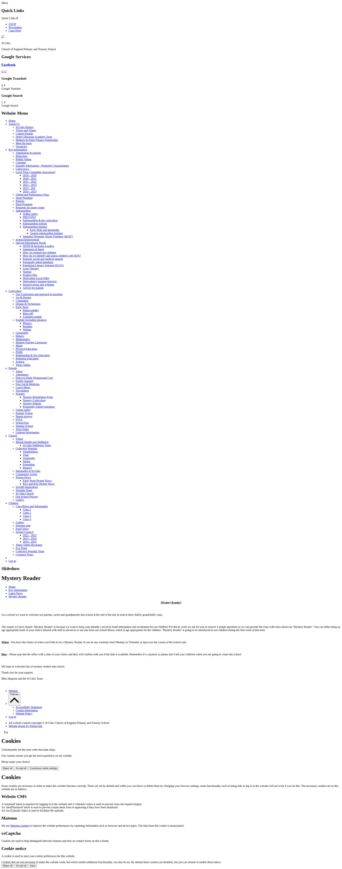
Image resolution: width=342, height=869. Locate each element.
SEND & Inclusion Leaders (38, 246)
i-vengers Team (24, 554)
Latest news (22, 168)
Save (32, 865)
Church (13, 435)
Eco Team (21, 548)
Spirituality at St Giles (28, 471)
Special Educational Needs (31, 242)
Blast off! (28, 313)
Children (13, 503)
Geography (22, 332)
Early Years (22, 307)
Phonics (27, 323)
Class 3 (27, 516)
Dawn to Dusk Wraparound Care (34, 377)
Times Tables (23, 364)
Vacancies (21, 146)
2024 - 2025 (30, 191)
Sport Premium (24, 197)
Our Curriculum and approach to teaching (39, 294)
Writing (27, 329)
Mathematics (23, 339)
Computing (22, 300)
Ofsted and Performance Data (32, 194)
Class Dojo (15, 30)
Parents (13, 368)
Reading (27, 326)
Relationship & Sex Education (33, 355)
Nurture (27, 271)
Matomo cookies (19, 825)
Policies (20, 201)
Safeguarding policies (35, 223)
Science (20, 361)
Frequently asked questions (38, 262)
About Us (14, 123)
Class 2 (27, 512)
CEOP (12, 24)
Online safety (30, 213)
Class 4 (27, 519)
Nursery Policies (32, 403)
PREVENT (29, 217)
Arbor (19, 371)
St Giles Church (25, 493)
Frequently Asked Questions (39, 406)
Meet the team (24, 143)
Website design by (25, 726)
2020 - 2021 (30, 178)
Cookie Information (27, 710)
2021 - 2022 (30, 181)
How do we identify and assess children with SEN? (52, 255)
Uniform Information (27, 432)
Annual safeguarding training (46, 233)
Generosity (29, 458)
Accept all (21, 768)
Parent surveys (24, 416)
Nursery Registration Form (38, 397)
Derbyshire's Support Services (40, 281)
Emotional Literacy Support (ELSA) (43, 265)
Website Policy (24, 713)
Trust (25, 454)
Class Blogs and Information (32, 506)
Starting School (24, 426)
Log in (12, 560)
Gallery (20, 499)
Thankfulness (30, 451)
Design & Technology (28, 303)
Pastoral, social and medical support (43, 258)
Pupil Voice (22, 528)
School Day (22, 422)
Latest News (16, 593)
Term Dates (22, 429)
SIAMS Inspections (27, 487)
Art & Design (23, 297)
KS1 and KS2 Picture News (39, 483)
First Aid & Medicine (28, 384)
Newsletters (15, 27)
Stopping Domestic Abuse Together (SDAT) (48, 236)
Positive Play (30, 275)
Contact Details (24, 133)
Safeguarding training (35, 226)
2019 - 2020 (30, 175)
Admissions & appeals (28, 152)
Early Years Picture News (37, 480)
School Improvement (27, 239)
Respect (27, 467)
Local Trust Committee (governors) (35, 172)
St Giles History (25, 127)
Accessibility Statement (29, 707)
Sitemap (13, 690)
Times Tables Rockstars (29, 544)
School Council (24, 532)
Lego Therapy (31, 268)
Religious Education (27, 358)
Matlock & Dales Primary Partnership (37, 140)
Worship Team (24, 490)
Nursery (20, 393)
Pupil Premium (24, 204)
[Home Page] (2, 37)
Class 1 (27, 509)
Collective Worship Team (30, 551)
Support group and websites (38, 284)
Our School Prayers (27, 496)
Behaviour (21, 156)
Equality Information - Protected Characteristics (42, 165)
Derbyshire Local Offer (36, 278)
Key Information (18, 149)
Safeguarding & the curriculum (40, 220)
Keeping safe (23, 525)
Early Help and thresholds (44, 230)
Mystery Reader (18, 596)
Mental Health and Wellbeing (32, 442)
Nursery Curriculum (34, 400)
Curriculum (15, 291)
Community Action (26, 474)
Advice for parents (33, 287)
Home (12, 120)
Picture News (23, 477)
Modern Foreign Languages (31, 342)
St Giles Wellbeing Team (37, 445)
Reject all (7, 768)
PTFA (19, 419)
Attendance (22, 374)
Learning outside (32, 316)
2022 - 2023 (30, 185)
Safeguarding (23, 210)
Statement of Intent (33, 249)
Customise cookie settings (43, 768)
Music (19, 345)
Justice (26, 461)
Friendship (29, 464)
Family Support (24, 381)
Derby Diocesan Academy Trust (34, 136)
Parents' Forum (24, 413)
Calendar (21, 162)
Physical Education (26, 348)
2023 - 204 (29, 188)
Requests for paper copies (30, 207)
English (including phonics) (31, 320)
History (20, 336)
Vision (19, 438)
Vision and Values (26, 130)
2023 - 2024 (30, 538)
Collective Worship (26, 448)
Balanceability (31, 310)
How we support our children (39, 252)
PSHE (19, 352)
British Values (23, 159)
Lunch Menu (23, 387)
